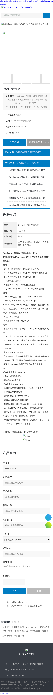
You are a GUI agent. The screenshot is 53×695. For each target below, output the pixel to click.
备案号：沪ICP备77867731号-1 (32, 685)
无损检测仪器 (36, 24)
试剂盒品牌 (19, 635)
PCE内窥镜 (7, 631)
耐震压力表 (45, 627)
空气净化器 (7, 635)
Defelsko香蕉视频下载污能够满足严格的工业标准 (28, 177)
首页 (16, 24)
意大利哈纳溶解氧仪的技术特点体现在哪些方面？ (28, 191)
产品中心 (24, 24)
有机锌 (45, 631)
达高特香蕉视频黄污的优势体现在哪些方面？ (28, 170)
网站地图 (4, 693)
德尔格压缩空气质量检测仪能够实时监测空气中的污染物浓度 (28, 198)
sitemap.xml (36, 688)
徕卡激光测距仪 (21, 631)
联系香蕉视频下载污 (39, 142)
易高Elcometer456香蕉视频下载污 (26, 606)
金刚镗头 (6, 627)
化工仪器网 (16, 688)
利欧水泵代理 (18, 627)
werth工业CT (32, 627)
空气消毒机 (35, 631)
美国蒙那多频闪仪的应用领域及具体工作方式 (28, 184)
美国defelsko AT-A (19, 602)
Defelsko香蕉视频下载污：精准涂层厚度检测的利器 (28, 205)
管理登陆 (26, 688)
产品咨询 (14, 142)
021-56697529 (48, 517)
